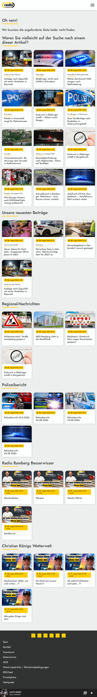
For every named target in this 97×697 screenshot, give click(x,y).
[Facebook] (39, 636)
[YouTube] (52, 636)
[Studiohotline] (64, 636)
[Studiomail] (58, 636)
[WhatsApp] (33, 636)
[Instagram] (45, 636)
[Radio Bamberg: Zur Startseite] (45, 5)
